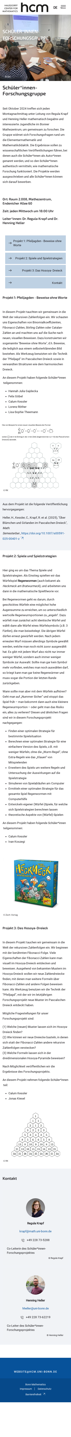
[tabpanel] (35, 48)
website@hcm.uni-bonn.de (35, 1371)
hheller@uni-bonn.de (35, 1308)
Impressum (26, 1388)
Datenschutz (44, 1388)
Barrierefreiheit (33, 1394)
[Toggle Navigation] (63, 7)
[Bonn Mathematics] (25, 7)
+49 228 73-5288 (38, 1240)
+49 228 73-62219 (38, 1317)
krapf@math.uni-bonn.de (35, 1231)
